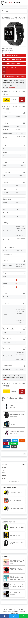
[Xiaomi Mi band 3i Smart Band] (6, 543)
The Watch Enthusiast (17, 611)
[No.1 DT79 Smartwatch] (6, 500)
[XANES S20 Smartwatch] (6, 508)
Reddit (22, 440)
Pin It (5, 443)
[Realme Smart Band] (6, 535)
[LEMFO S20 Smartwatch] (6, 492)
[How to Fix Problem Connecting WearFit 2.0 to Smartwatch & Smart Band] (6, 578)
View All (24, 464)
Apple (3, 470)
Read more (12, 87)
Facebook (6, 440)
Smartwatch (10, 50)
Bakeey (4, 475)
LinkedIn (6, 446)
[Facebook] (4, 616)
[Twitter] (14, 616)
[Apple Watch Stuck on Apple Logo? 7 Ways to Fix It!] (6, 570)
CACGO (4, 478)
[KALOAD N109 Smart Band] (6, 527)
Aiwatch (4, 467)
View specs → (13, 407)
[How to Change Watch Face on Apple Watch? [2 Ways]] (6, 586)
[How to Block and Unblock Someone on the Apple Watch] (6, 562)
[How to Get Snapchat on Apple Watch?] (6, 594)
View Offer (21, 99)
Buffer (14, 446)
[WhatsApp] (23, 616)
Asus (3, 472)
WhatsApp (13, 443)
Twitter (15, 440)
